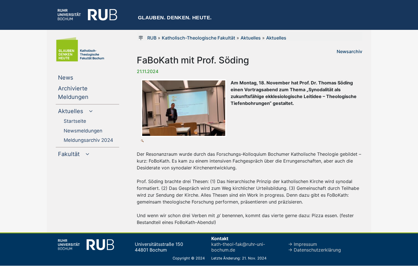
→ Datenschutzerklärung (314, 250)
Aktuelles (251, 38)
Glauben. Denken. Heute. (175, 17)
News (77, 77)
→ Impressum (302, 244)
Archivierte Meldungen (84, 92)
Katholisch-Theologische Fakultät (198, 38)
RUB (151, 38)
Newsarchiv (349, 51)
